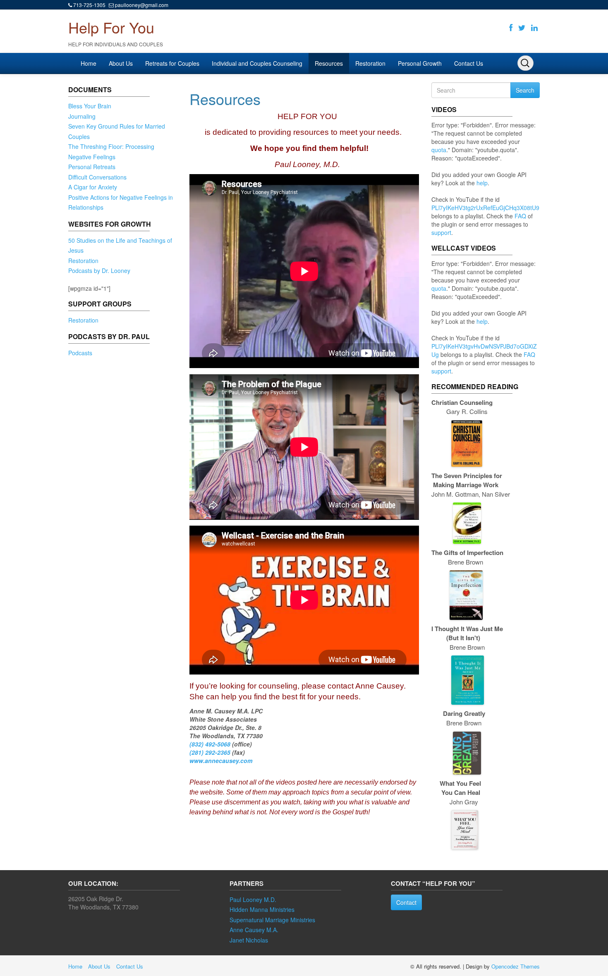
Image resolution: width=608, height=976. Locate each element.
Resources (329, 63)
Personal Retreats (91, 167)
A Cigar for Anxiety (92, 187)
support (441, 232)
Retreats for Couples (172, 63)
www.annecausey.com (220, 760)
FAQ (520, 216)
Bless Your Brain (89, 106)
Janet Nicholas (249, 940)
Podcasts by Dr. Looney (99, 270)
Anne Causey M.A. (254, 930)
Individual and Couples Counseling (257, 63)
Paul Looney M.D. (253, 899)
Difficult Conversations (97, 177)
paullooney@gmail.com (141, 4)
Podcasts (80, 353)
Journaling (82, 116)
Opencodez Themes (515, 966)
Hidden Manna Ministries (262, 909)
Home (88, 63)
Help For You (111, 27)
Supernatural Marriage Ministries (272, 920)
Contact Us (468, 63)
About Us (121, 63)
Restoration (370, 63)
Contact (406, 902)
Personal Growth (420, 63)
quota (438, 150)
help (482, 183)
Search (525, 90)
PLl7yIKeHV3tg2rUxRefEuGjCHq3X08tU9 (485, 207)
